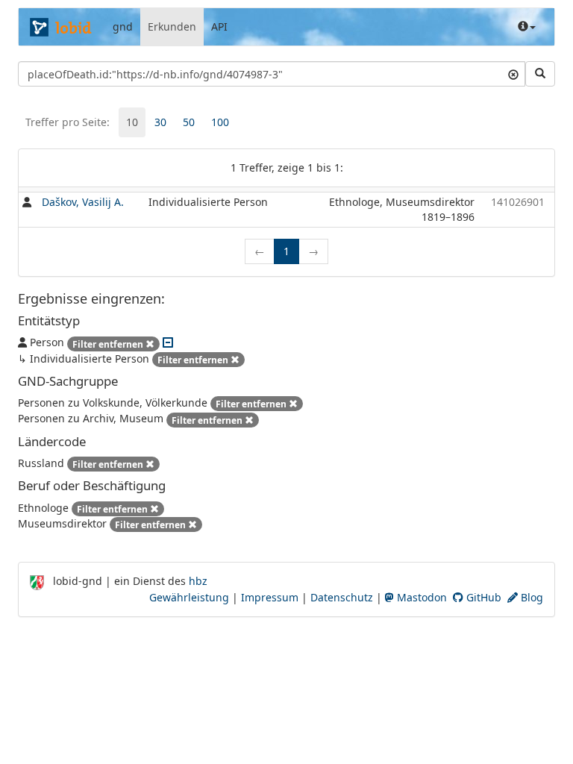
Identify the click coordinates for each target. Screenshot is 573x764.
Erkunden (172, 26)
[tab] (132, 122)
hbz (198, 581)
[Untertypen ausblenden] (168, 342)
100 (220, 122)
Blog (530, 597)
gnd (123, 26)
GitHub (482, 597)
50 (189, 122)
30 (160, 122)
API (219, 26)
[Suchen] (540, 74)
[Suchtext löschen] (513, 74)
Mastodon (420, 597)
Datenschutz (341, 597)
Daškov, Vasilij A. (83, 202)
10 (132, 122)
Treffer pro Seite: (67, 122)
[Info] (526, 27)
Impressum (269, 597)
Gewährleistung (189, 597)
